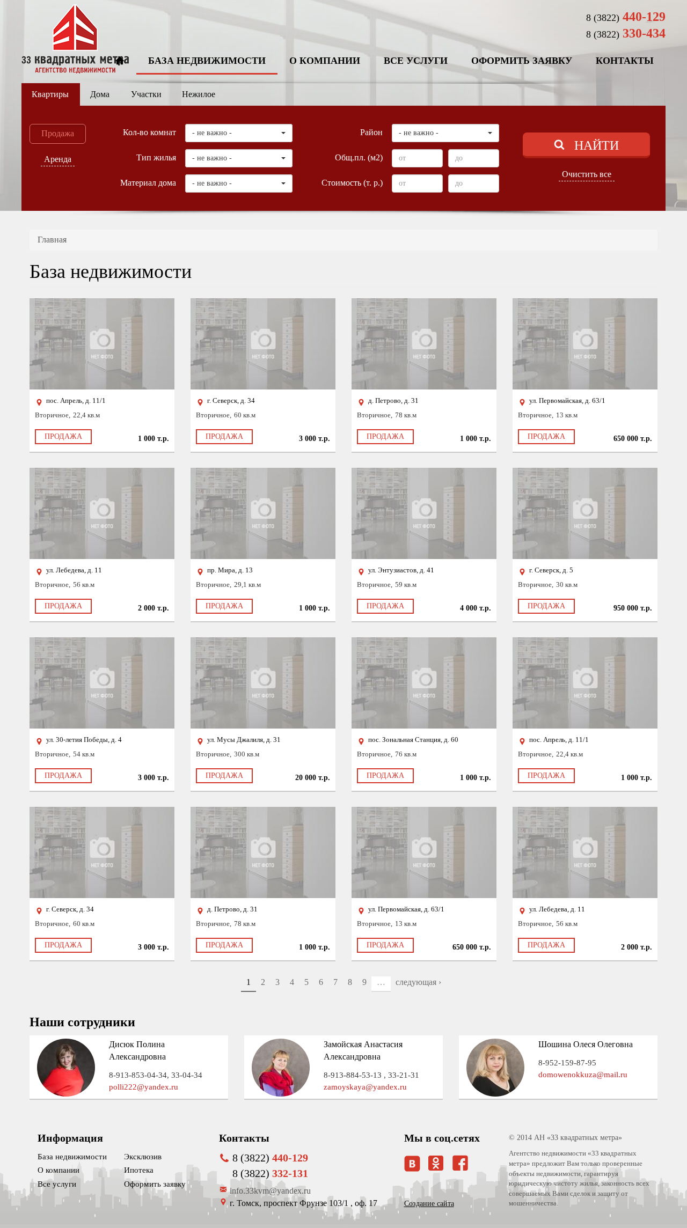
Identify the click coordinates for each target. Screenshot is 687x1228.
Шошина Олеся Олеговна (585, 1044)
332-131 (270, 1173)
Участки (146, 94)
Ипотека (139, 1170)
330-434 (626, 33)
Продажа (57, 133)
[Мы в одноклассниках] (435, 1167)
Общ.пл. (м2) (359, 157)
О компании (324, 60)
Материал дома (148, 182)
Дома (99, 94)
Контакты (625, 60)
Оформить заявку (521, 60)
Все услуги (416, 60)
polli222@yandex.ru (143, 1087)
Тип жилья (156, 157)
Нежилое (198, 94)
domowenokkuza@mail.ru (582, 1074)
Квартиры (50, 94)
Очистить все (586, 174)
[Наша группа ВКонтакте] (412, 1164)
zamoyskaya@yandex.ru (365, 1087)
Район (371, 132)
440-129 (626, 17)
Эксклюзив (143, 1156)
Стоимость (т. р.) (352, 182)
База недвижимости (207, 60)
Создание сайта (429, 1204)
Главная (52, 239)
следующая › (418, 982)
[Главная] (75, 38)
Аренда (57, 159)
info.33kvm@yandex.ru (270, 1190)
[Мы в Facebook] (460, 1163)
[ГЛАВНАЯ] (120, 61)
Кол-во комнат (149, 132)
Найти (596, 145)
